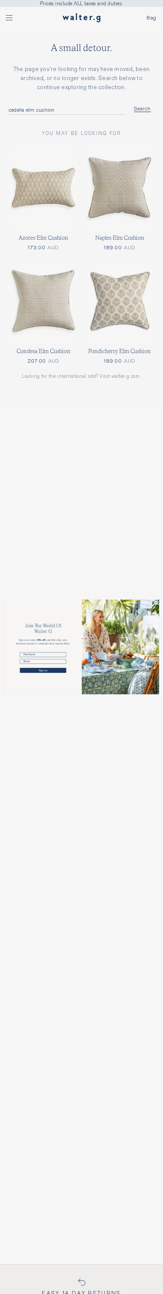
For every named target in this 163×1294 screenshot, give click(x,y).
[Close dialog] (156, 603)
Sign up (43, 670)
